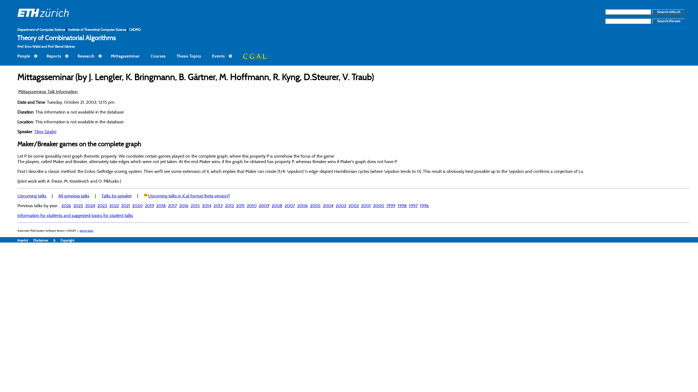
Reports (54, 56)
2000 (378, 205)
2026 (66, 205)
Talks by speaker (116, 195)
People (23, 56)
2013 (218, 205)
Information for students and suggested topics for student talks (75, 215)
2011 (240, 205)
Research (86, 56)
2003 (341, 205)
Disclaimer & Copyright (53, 240)
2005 (315, 205)
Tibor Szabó (45, 131)
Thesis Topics (189, 56)
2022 (114, 205)
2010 (252, 205)
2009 (264, 205)
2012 (229, 205)
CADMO (135, 29)
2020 (137, 205)
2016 (183, 205)
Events (218, 56)
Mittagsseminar (125, 56)
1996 (424, 205)
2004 (328, 205)
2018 (161, 205)
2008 (277, 205)
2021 (125, 205)
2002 (353, 205)
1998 (402, 205)
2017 (172, 205)
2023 (102, 205)
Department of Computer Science (41, 29)
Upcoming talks (31, 195)
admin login (87, 230)
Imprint (25, 240)
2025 (78, 205)
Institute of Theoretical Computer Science (97, 29)
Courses (158, 56)
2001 (366, 205)
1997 (413, 205)
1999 (390, 205)
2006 (302, 205)
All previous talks (73, 195)
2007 (290, 205)
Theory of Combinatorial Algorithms (66, 37)
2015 (195, 205)
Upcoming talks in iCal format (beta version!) (189, 195)
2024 (90, 205)
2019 (149, 205)
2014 (206, 205)
